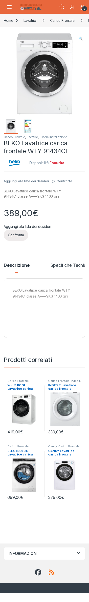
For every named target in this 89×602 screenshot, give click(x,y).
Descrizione (16, 265)
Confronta (64, 181)
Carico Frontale (62, 20)
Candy (52, 446)
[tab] (16, 267)
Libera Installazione (53, 137)
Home (8, 20)
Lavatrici (30, 20)
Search (62, 7)
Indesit (75, 381)
